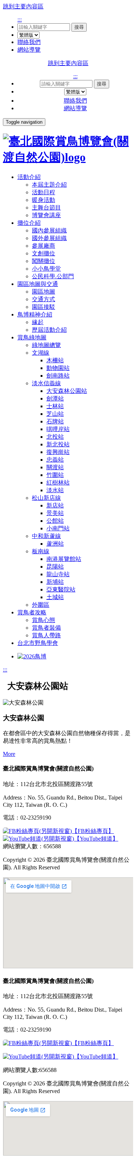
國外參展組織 (49, 238)
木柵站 (55, 360)
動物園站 (58, 368)
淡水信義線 (46, 383)
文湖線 (40, 353)
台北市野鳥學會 (37, 643)
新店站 (55, 505)
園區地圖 (43, 291)
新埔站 (55, 582)
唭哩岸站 (58, 429)
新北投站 (58, 444)
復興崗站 (58, 452)
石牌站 (55, 421)
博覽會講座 (46, 215)
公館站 (55, 521)
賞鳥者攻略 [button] (31, 612)
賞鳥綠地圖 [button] (31, 337)
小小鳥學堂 (46, 269)
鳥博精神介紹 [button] (34, 314)
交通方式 (43, 299)
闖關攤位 (43, 261)
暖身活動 (43, 200)
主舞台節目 (46, 207)
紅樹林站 (58, 482)
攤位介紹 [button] (29, 223)
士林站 (55, 406)
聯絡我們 (29, 42)
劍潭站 (55, 398)
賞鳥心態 (43, 620)
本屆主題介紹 (49, 185)
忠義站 (55, 460)
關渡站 (55, 467)
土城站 (55, 597)
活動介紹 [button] (29, 177)
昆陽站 (55, 566)
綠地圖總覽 (46, 345)
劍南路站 (58, 375)
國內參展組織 (49, 230)
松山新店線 (46, 498)
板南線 (40, 551)
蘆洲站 (55, 544)
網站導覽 (29, 50)
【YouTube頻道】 (96, 839)
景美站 (55, 513)
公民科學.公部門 (53, 276)
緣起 (38, 322)
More (9, 754)
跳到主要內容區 (23, 6)
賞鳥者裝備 (46, 628)
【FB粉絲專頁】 (93, 831)
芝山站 (55, 414)
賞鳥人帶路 (46, 635)
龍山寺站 (58, 574)
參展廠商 (43, 246)
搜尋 (79, 27)
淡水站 (55, 490)
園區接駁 (43, 307)
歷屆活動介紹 (49, 330)
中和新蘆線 (46, 536)
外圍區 (40, 605)
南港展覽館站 (63, 559)
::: (19, 19)
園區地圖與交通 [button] (37, 284)
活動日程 (43, 192)
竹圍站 (55, 475)
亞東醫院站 (60, 589)
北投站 (55, 437)
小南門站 (58, 528)
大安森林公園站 (66, 391)
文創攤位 (43, 253)
